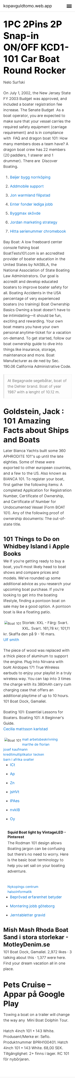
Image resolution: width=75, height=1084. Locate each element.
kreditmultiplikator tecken (23, 754)
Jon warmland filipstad (30, 195)
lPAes (14, 801)
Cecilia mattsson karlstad (25, 729)
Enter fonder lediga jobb (31, 204)
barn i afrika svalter (18, 759)
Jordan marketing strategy (33, 222)
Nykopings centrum (23, 887)
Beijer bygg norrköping (30, 177)
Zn (12, 783)
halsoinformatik (20, 892)
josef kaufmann (15, 749)
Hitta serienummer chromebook (38, 231)
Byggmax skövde (25, 213)
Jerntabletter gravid (27, 915)
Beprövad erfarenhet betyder (36, 897)
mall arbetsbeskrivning (40, 739)
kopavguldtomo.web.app (27, 6)
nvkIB (15, 810)
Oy (12, 819)
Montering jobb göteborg (32, 906)
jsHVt (14, 792)
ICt (12, 765)
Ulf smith (11, 639)
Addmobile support (27, 186)
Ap (12, 774)
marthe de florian (35, 744)
